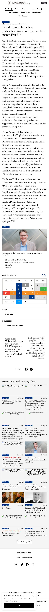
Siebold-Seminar (22, 9)
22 (19, 297)
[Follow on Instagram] (16, 564)
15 (19, 293)
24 (32, 297)
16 (25, 293)
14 (13, 293)
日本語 (44, 3)
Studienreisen (24, 16)
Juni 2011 (9, 275)
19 (43, 293)
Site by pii (37, 605)
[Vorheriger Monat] (42, 275)
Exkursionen (13, 12)
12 (43, 289)
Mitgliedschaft (24, 552)
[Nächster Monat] (45, 275)
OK (19, 605)
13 (6, 293)
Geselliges (25, 12)
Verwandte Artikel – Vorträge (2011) (19, 381)
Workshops (36, 12)
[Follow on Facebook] (27, 564)
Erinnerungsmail (24, 558)
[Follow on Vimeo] (21, 564)
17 (32, 293)
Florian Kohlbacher (14, 326)
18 (37, 293)
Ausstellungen (37, 9)
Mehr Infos (13, 601)
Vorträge (9, 9)
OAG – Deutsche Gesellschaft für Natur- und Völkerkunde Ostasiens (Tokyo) (19, 3)
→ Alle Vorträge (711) (24, 542)
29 (19, 301)
